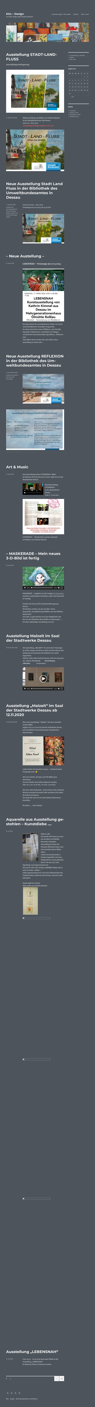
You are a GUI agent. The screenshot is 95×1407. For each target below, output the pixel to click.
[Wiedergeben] (25, 588)
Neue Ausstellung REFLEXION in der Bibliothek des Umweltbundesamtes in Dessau (35, 360)
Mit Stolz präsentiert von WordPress (26, 1399)
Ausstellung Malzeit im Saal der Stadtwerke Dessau (32, 638)
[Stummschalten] (59, 588)
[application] (43, 578)
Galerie (75, 14)
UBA (13, 377)
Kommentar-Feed (75, 114)
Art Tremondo (58, 593)
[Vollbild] (62, 588)
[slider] (42, 587)
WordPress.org (74, 116)
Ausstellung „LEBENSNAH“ (32, 1351)
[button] (43, 578)
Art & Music (17, 467)
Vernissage (9, 379)
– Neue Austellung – (25, 256)
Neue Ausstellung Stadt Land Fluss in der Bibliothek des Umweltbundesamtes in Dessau (34, 190)
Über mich (85, 14)
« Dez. (72, 97)
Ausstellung (9, 375)
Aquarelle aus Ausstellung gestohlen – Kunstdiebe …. (35, 821)
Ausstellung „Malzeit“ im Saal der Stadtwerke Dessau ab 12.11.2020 (34, 710)
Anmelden (73, 111)
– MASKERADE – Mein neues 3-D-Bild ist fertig (33, 555)
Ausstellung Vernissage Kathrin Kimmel (12, 209)
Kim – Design (15, 13)
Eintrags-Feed (74, 113)
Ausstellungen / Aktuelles (61, 14)
